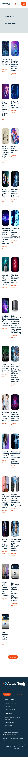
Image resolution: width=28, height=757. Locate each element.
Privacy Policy (9, 722)
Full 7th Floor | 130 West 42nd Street (15, 747)
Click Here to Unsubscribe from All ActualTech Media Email (12, 733)
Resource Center (10, 709)
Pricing (17, 3)
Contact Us (6, 694)
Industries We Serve (11, 703)
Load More (13, 657)
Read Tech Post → (4, 70)
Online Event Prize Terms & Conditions (13, 718)
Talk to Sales (23, 4)
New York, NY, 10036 (19, 748)
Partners (7, 706)
